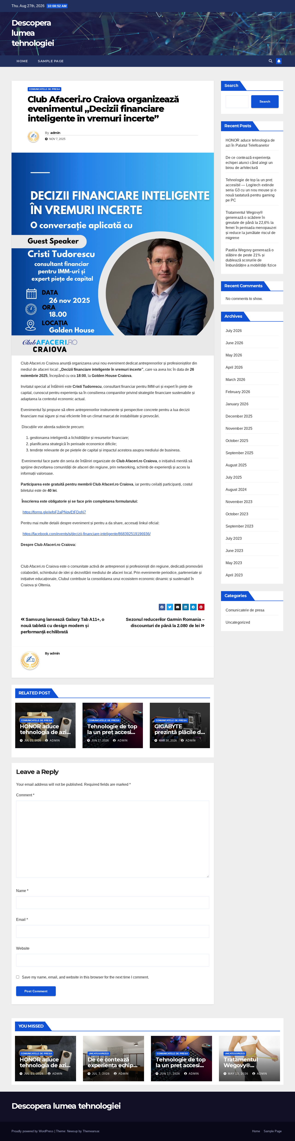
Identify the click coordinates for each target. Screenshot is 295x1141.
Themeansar (91, 1131)
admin (55, 133)
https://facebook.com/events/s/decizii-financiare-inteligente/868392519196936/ (86, 534)
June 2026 (234, 343)
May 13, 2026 (238, 1073)
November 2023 (239, 502)
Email (22, 920)
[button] (270, 61)
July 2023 (234, 538)
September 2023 (240, 526)
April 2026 (234, 367)
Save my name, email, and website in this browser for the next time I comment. (85, 977)
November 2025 (239, 428)
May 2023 (234, 563)
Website (23, 948)
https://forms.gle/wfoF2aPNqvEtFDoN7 (54, 512)
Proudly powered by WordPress (33, 1131)
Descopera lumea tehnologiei (33, 33)
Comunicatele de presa (44, 89)
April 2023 (234, 575)
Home (22, 61)
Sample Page (51, 61)
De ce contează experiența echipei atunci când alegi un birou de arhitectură (249, 163)
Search (231, 85)
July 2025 (234, 477)
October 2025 (237, 441)
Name (22, 891)
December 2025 (239, 416)
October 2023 (237, 514)
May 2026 (234, 355)
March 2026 (235, 380)
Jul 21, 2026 (34, 1073)
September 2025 (240, 453)
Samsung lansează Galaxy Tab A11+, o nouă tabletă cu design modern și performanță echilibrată (62, 625)
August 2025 (236, 465)
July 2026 (234, 331)
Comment (25, 795)
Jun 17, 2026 (170, 1073)
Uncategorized (238, 622)
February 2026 (238, 392)
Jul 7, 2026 (101, 1073)
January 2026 (237, 404)
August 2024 (236, 490)
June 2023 (234, 551)
